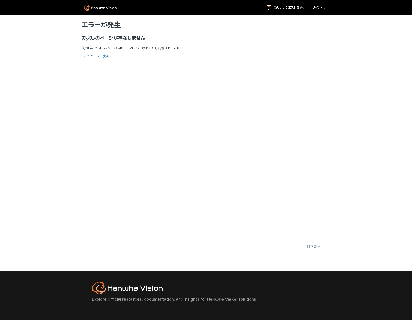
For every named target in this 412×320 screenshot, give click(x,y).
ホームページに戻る (95, 56)
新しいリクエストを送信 (289, 7)
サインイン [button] (319, 7)
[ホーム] (100, 7)
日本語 (312, 246)
